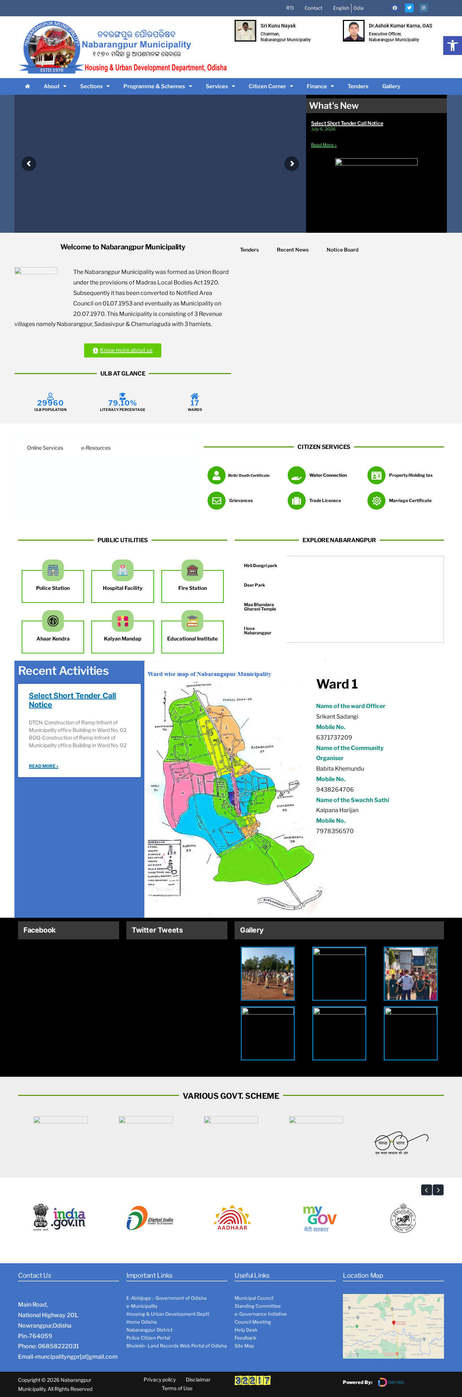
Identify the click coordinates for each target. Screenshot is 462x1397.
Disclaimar (198, 1379)
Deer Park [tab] (254, 585)
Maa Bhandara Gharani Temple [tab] (260, 607)
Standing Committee (258, 1306)
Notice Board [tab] (342, 250)
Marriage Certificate (410, 500)
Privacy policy (160, 1379)
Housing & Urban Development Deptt (167, 1314)
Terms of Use (177, 1388)
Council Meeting (253, 1322)
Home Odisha (141, 1322)
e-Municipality (142, 1306)
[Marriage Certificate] (376, 501)
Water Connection (328, 475)
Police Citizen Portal (148, 1338)
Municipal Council (254, 1298)
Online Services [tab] (45, 448)
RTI (290, 8)
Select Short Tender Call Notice (347, 123)
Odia (358, 8)
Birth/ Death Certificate (249, 475)
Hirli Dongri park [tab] (260, 565)
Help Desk (246, 1330)
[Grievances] (217, 501)
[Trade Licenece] (297, 501)
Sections (91, 86)
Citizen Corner (267, 86)
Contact (313, 8)
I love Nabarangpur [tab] (257, 630)
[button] (452, 45)
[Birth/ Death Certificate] (217, 475)
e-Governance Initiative (261, 1314)
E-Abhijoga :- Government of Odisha (166, 1298)
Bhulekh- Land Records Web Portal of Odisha (176, 1346)
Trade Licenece (325, 500)
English (341, 8)
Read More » (324, 144)
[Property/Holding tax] (376, 475)
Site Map (244, 1346)
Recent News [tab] (293, 250)
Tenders (358, 86)
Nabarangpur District (149, 1330)
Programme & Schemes (154, 86)
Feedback (245, 1338)
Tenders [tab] (249, 250)
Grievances (241, 500)
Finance (317, 86)
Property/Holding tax (411, 475)
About (52, 86)
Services (217, 86)
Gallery (391, 86)
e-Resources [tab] (95, 448)
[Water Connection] (297, 475)
